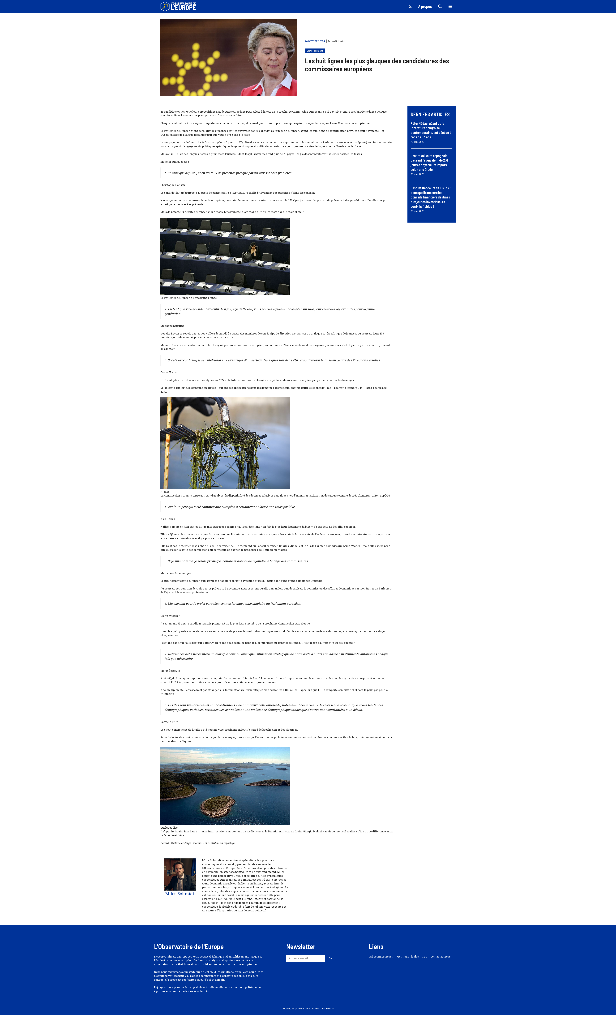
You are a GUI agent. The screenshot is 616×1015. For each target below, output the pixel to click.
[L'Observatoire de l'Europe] (178, 6)
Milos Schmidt (336, 41)
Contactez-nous (440, 956)
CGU (424, 956)
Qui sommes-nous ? (381, 956)
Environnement (315, 50)
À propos (425, 6)
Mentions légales (408, 956)
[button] (440, 6)
